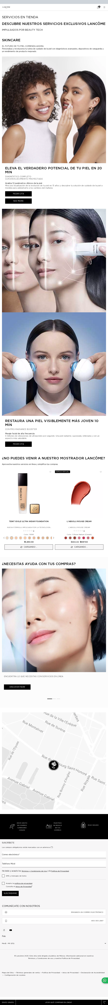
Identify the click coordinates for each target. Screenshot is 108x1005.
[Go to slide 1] (49, 698)
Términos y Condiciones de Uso (34, 871)
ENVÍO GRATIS (8, 1002)
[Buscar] (91, 7)
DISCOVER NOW (17, 687)
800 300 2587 (97, 921)
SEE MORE (18, 201)
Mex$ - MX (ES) (8, 943)
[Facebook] (4, 930)
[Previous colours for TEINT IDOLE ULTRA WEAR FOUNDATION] (4, 537)
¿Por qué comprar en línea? (58, 1002)
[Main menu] (104, 7)
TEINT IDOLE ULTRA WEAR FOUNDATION (29, 521)
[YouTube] (11, 930)
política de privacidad (23, 883)
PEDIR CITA (18, 194)
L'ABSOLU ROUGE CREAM (79, 521)
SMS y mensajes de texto (16, 876)
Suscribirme (10, 893)
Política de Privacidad (60, 871)
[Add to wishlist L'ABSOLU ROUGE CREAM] (100, 472)
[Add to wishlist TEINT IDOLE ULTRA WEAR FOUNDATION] (50, 472)
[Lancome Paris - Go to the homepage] (6, 7)
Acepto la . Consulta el (19, 885)
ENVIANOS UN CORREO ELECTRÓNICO (87, 912)
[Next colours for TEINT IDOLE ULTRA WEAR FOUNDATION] (53, 537)
